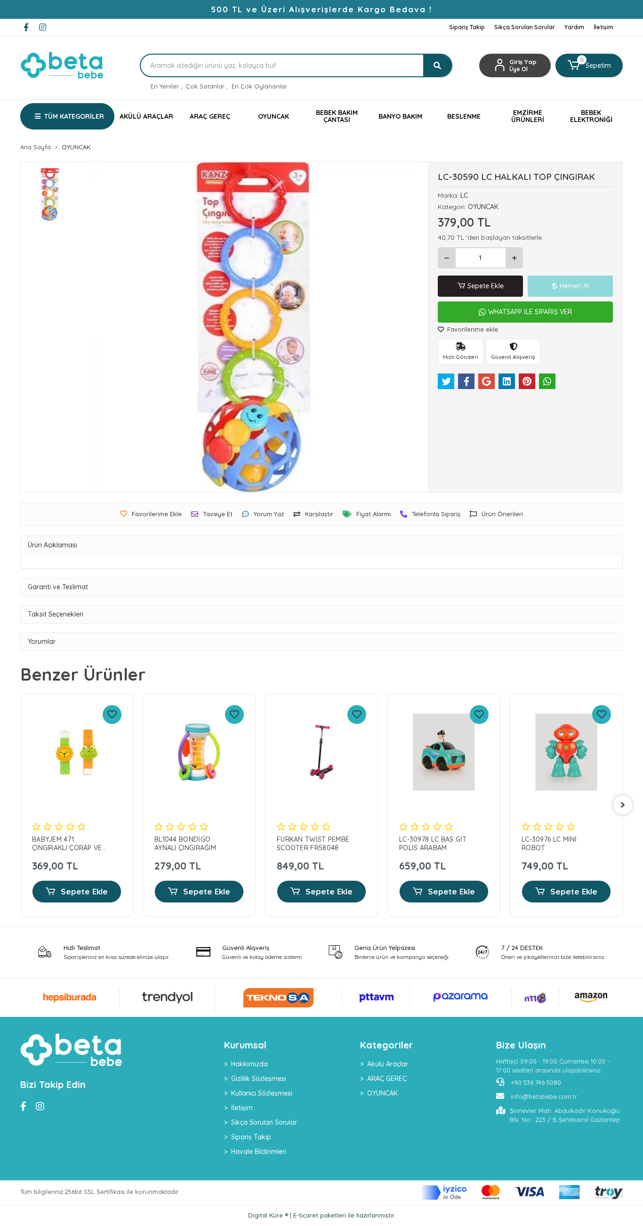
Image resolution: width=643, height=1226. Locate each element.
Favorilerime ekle (471, 329)
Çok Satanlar (205, 86)
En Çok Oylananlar (259, 86)
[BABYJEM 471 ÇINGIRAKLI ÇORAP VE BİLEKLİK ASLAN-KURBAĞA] (76, 752)
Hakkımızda (249, 1064)
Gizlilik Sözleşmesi (258, 1078)
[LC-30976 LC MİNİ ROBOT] (566, 752)
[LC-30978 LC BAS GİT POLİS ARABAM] (444, 752)
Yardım (574, 27)
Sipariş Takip (467, 27)
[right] (622, 805)
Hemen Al (574, 286)
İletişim (603, 27)
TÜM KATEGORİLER (74, 116)
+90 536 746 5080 (535, 1082)
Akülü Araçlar (387, 1064)
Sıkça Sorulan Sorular (524, 27)
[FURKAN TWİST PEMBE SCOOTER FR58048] (321, 752)
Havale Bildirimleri (258, 1151)
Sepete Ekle (485, 286)
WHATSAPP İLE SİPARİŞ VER (530, 312)
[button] (589, 65)
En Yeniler (165, 86)
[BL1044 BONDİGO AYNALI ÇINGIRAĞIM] (199, 752)
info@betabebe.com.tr (544, 1096)
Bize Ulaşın (521, 1045)
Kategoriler (386, 1045)
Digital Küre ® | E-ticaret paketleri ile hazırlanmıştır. (321, 1215)
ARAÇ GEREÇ (387, 1078)
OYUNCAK (382, 1093)
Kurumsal (245, 1045)
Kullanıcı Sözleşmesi (261, 1093)
